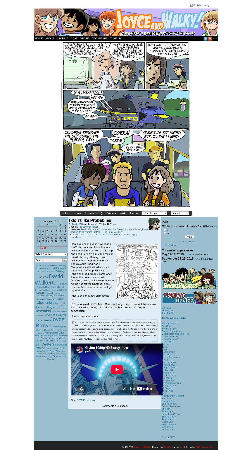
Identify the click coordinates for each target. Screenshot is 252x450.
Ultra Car (51, 359)
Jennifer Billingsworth (47, 307)
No (168, 233)
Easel (180, 447)
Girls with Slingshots (172, 357)
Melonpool (167, 378)
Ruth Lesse (49, 341)
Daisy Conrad (49, 268)
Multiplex (166, 308)
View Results (189, 241)
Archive (62, 38)
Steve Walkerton (57, 351)
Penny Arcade (169, 385)
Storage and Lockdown (45, 354)
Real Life (166, 398)
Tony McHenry (60, 356)
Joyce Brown (50, 322)
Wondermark (168, 429)
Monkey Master (51, 335)
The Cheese (61, 354)
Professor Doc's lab (50, 338)
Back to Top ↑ (208, 447)
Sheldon (166, 409)
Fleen (165, 349)
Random (111, 213)
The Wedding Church (43, 356)
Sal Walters (45, 344)
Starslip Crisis (169, 416)
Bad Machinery (169, 403)
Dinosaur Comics (170, 339)
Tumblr (115, 38)
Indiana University (45, 296)
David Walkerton (49, 279)
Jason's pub (60, 303)
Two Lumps (167, 419)
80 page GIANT (169, 323)
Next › (123, 213)
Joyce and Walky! (126, 23)
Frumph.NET (168, 437)
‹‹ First (66, 213)
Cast (74, 38)
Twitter (205, 38)
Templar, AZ (167, 313)
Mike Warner (85, 232)
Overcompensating (171, 383)
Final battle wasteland (51, 290)
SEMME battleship (86, 400)
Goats (165, 359)
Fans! (164, 347)
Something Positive (171, 414)
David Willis (78, 224)
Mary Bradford (51, 333)
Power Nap (167, 391)
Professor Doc (100, 232)
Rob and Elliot (169, 401)
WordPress (168, 447)
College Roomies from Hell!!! (176, 334)
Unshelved (167, 422)
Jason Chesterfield (51, 300)
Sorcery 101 (168, 310)
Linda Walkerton (59, 327)
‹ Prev (77, 213)
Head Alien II (47, 293)
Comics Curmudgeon (172, 331)
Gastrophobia (168, 352)
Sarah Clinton (61, 345)
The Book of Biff (169, 328)
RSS (210, 38)
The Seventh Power (88, 227)
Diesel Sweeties (170, 336)
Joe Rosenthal (50, 309)
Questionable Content (173, 396)
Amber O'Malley (51, 266)
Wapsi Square (169, 424)
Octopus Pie (168, 380)
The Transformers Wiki (174, 318)
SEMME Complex (43, 348)
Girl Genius (167, 354)
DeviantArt (100, 38)
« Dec (43, 248)
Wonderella (167, 427)
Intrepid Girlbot (169, 367)
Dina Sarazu (51, 287)
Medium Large (169, 375)
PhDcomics (167, 388)
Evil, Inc (166, 344)
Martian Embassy (51, 330)
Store (84, 38)
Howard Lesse (60, 293)
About (49, 38)
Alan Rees (40, 266)
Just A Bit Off (168, 370)
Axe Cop (166, 326)
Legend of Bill (169, 372)
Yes (168, 230)
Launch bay (84, 234)
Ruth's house (60, 341)
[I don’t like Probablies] (126, 208)
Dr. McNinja (167, 341)
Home (39, 38)
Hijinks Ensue (169, 365)
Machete (40, 330)
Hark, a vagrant (169, 362)
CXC (197, 259)
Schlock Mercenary (171, 406)
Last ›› (134, 213)
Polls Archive (170, 245)
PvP (164, 393)
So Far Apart (168, 411)
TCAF (188, 254)
